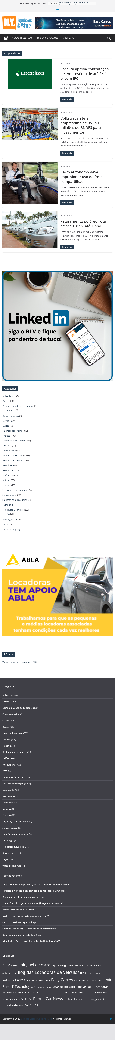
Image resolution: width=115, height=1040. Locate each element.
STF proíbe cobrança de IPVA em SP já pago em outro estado (33, 903)
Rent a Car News (48, 998)
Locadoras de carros (47, 38)
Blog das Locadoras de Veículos (48, 972)
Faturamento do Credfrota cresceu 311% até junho (83, 223)
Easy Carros (62, 979)
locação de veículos (53, 993)
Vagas (5, 524)
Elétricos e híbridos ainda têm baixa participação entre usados (34, 890)
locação (40, 992)
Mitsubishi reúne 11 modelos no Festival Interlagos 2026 (31, 941)
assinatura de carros (93, 965)
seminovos (81, 999)
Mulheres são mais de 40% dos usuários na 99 (25, 916)
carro (90, 973)
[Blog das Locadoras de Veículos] (6, 38)
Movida (6, 999)
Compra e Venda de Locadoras (17, 406)
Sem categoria (9, 495)
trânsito (102, 999)
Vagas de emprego (11, 529)
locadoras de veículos (13, 992)
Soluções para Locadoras (14, 499)
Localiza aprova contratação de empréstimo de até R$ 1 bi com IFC (84, 73)
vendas (22, 1005)
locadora (58, 987)
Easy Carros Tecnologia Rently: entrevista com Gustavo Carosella (35, 884)
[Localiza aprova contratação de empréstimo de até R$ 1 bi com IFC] (30, 74)
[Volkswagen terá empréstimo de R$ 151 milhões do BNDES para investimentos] (30, 124)
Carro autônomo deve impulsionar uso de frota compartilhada (81, 177)
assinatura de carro (75, 965)
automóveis (9, 973)
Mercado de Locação (22, 38)
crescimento (44, 980)
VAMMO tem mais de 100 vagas (18, 909)
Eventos (6, 435)
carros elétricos (32, 980)
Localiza (30, 992)
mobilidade (79, 992)
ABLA (6, 965)
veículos (31, 1005)
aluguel (15, 965)
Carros (5, 401)
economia (78, 980)
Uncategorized (9, 519)
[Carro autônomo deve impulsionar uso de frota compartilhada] (30, 183)
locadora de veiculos (79, 987)
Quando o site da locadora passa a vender (24, 897)
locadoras (101, 987)
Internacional (9, 450)
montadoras (100, 992)
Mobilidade (68, 38)
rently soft (69, 999)
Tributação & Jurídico (13, 509)
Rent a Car (26, 999)
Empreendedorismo (12, 430)
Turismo (6, 1005)
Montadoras (8, 470)
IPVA (7, 513)
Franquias (10, 410)
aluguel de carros (36, 964)
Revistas (6, 485)
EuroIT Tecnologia (17, 986)
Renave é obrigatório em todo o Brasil (21, 934)
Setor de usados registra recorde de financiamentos (29, 928)
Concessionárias (10, 416)
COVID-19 (7, 420)
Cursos (5, 425)
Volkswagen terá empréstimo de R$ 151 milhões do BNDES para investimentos (80, 125)
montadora (89, 993)
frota (36, 987)
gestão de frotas (45, 987)
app (64, 965)
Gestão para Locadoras (13, 440)
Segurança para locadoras (15, 490)
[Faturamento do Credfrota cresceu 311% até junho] (30, 229)
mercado (68, 992)
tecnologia (92, 999)
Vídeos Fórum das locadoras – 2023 (20, 662)
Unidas (14, 1005)
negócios (15, 999)
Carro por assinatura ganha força (19, 922)
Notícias (6, 475)
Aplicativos (7, 396)
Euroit (106, 979)
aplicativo (58, 965)
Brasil (83, 973)
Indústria (7, 445)
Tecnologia (7, 504)
